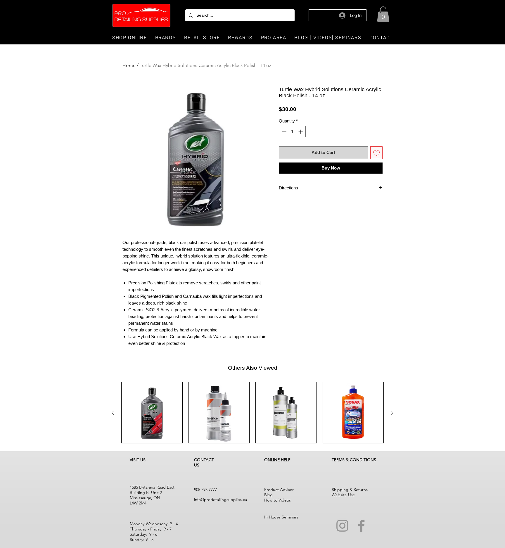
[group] (252, 413)
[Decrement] (284, 131)
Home (129, 65)
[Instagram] (342, 526)
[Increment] (301, 131)
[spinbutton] (292, 131)
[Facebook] (361, 526)
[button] (383, 14)
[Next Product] (392, 412)
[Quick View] (152, 412)
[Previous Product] (112, 412)
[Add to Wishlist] (376, 152)
